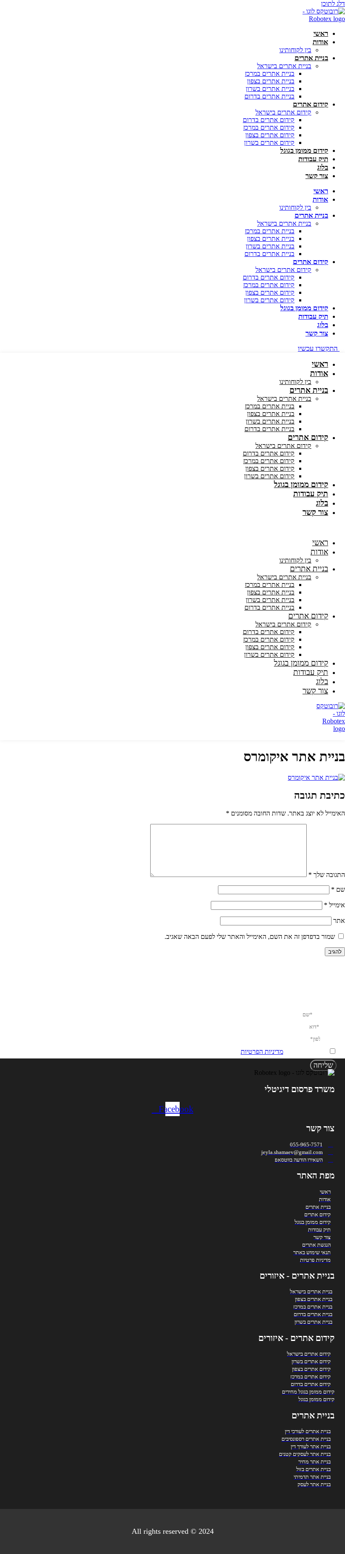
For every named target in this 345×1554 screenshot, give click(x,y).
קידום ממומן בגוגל (304, 151)
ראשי (320, 33)
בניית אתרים (311, 58)
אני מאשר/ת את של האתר (270, 1051)
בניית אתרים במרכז (270, 73)
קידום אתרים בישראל (283, 112)
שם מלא (325, 1014)
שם (338, 889)
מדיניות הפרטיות (262, 1051)
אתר (339, 920)
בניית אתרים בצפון (271, 81)
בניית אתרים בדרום (269, 96)
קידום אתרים (310, 104)
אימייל (334, 905)
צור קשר (316, 176)
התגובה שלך (326, 874)
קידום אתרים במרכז (269, 127)
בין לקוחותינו (295, 49)
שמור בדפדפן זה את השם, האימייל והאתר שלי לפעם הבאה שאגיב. (250, 936)
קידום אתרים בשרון (269, 142)
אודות (320, 42)
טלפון (329, 1038)
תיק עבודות (313, 159)
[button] (212, 527)
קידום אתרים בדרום (269, 119)
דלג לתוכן (333, 3)
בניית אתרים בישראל (284, 65)
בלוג (322, 167)
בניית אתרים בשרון (270, 88)
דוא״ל (328, 1026)
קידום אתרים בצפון (270, 135)
